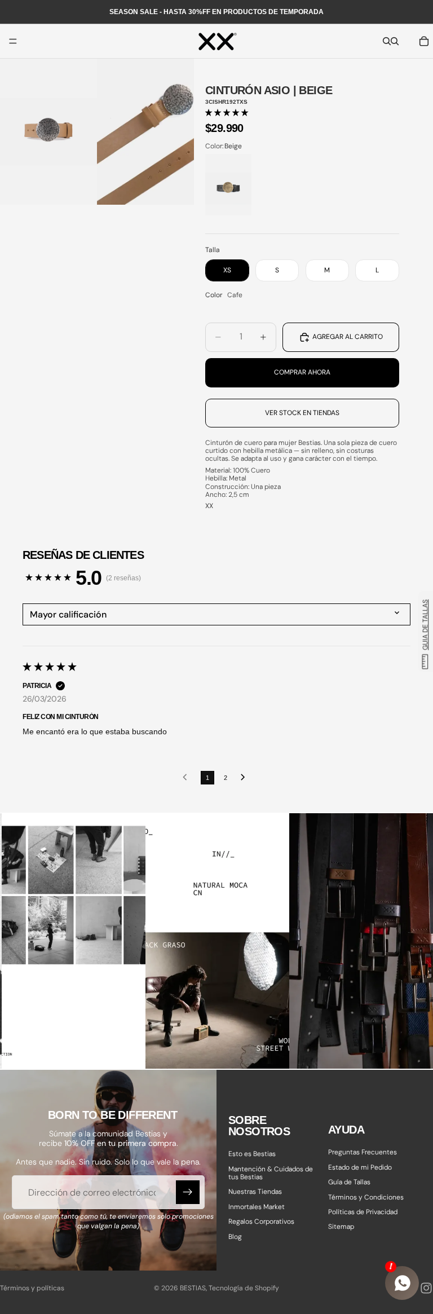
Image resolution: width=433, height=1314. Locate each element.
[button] (226, 112)
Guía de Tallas (349, 1182)
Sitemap (341, 1226)
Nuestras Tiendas (255, 1191)
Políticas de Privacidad (362, 1211)
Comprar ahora (302, 372)
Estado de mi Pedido (360, 1166)
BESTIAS (193, 1288)
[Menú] (13, 41)
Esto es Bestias (252, 1153)
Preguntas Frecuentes (362, 1152)
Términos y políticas (32, 1288)
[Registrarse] (188, 1192)
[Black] (228, 184)
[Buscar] (386, 41)
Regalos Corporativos (261, 1221)
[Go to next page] (246, 778)
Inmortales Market (256, 1206)
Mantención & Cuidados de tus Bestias (270, 1172)
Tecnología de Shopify (244, 1288)
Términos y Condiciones (366, 1196)
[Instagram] (426, 1288)
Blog (235, 1236)
